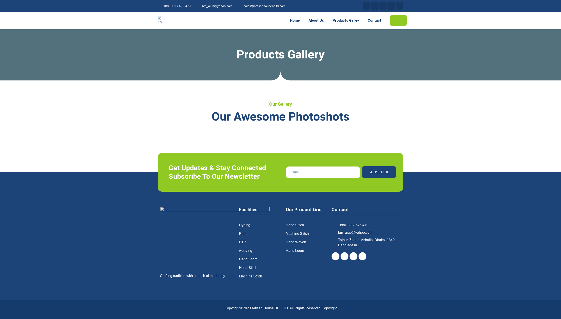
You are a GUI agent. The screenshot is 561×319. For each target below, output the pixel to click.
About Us (316, 20)
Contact (374, 20)
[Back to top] (551, 307)
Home (295, 20)
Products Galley (346, 20)
